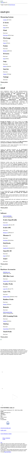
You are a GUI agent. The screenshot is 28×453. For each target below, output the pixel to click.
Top (1, 442)
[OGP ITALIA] (11, 4)
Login (4, 439)
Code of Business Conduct (6, 433)
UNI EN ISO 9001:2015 (6, 428)
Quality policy (3, 430)
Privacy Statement (6, 438)
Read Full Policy (7, 451)
